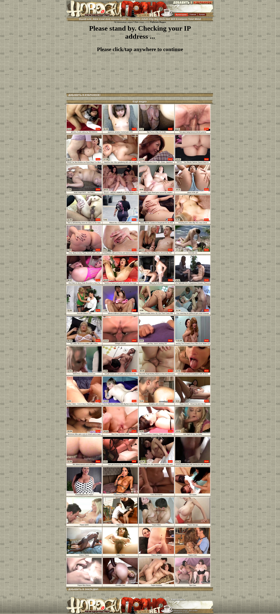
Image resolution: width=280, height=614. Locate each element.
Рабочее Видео (158, 22)
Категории (181, 14)
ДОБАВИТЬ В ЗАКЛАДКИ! (83, 589)
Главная (193, 14)
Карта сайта (178, 599)
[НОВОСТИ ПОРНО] (98, 16)
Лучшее (202, 14)
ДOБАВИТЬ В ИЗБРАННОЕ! (84, 95)
